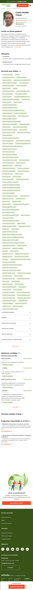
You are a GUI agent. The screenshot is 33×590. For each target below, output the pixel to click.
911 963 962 (4, 558)
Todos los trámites (6, 533)
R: (1, 426)
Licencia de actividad (8, 328)
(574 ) (19, 353)
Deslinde (4, 317)
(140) (19, 71)
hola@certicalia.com (7, 563)
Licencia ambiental (7, 334)
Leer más (18, 47)
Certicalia (3, 8)
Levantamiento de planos (9, 323)
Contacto (10, 567)
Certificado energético (8, 312)
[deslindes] (30, 318)
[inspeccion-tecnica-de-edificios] (30, 340)
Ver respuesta (5, 431)
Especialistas (9, 8)
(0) (22, 414)
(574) (25, 22)
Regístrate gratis (22, 1)
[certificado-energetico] (30, 312)
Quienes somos (6, 517)
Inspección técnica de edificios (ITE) (12, 339)
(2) (29, 421)
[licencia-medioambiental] (30, 334)
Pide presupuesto (22, 5)
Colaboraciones (6, 539)
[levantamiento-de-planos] (30, 323)
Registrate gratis (16, 503)
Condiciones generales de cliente (17, 580)
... (13, 47)
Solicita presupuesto (16, 586)
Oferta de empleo (6, 536)
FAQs (2, 520)
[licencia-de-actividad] (30, 329)
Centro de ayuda (6, 523)
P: (1, 424)
